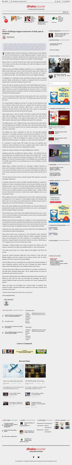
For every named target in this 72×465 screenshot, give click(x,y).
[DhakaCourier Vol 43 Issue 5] (56, 424)
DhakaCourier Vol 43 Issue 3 (61, 132)
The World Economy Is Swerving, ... (35, 381)
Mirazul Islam (6, 383)
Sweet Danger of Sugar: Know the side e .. (27, 432)
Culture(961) (40, 425)
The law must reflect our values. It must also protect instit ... (62, 35)
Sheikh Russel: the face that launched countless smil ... (39, 330)
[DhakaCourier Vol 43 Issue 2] (56, 428)
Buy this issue (58, 202)
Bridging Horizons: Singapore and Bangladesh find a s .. (38, 404)
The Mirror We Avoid (60, 74)
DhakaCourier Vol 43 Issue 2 (61, 138)
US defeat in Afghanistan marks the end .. (26, 440)
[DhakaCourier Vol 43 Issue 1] (62, 428)
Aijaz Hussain (10, 37)
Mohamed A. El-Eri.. (30, 383)
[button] (65, 12)
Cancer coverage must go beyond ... (13, 381)
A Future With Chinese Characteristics (15, 394)
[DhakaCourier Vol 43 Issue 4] (62, 424)
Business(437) (41, 423)
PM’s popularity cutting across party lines (37, 394)
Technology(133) (49, 423)
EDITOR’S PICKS (54, 40)
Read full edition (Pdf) (54, 197)
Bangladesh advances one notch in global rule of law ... (39, 313)
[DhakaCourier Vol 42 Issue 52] (67, 428)
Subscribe (52, 202)
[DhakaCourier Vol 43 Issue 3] (67, 424)
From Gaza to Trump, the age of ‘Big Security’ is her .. (16, 403)
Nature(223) (40, 430)
